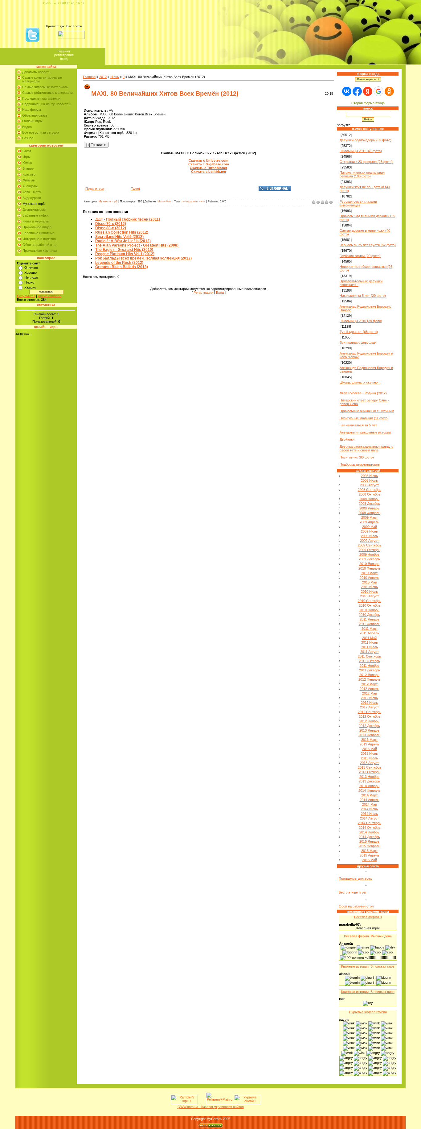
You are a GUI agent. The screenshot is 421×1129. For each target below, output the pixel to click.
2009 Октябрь (369, 550)
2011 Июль (369, 647)
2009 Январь (369, 508)
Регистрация (64, 55)
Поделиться (94, 188)
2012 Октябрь (369, 716)
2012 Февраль (369, 679)
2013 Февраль (369, 735)
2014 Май (369, 804)
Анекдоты (30, 186)
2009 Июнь (369, 531)
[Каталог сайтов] (201, 1103)
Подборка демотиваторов (360, 464)
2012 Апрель (369, 689)
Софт (26, 151)
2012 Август (369, 707)
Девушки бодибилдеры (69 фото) (365, 140)
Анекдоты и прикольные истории (365, 432)
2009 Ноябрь (369, 554)
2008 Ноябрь (369, 499)
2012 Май (369, 693)
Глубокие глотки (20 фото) (360, 256)
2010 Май (369, 582)
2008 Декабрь (369, 503)
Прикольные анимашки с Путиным (367, 411)
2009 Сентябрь (369, 545)
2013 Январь (369, 730)
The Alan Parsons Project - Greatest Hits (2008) (136, 245)
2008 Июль (369, 480)
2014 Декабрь (369, 837)
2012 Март (369, 684)
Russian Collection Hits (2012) (121, 232)
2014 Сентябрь (369, 823)
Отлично (31, 267)
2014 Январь (369, 786)
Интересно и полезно (39, 239)
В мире (28, 168)
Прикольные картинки (39, 250)
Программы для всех (355, 878)
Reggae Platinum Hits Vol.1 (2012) (124, 254)
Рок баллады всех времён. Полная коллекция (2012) (143, 258)
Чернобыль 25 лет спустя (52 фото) (368, 245)
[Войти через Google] (378, 91)
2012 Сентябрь (369, 712)
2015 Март (369, 851)
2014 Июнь (369, 809)
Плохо (29, 282)
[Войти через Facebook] (357, 91)
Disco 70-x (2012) (110, 224)
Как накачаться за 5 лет (358, 425)
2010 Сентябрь (369, 601)
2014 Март (369, 795)
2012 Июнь (369, 698)
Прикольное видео (36, 227)
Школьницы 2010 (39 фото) (361, 321)
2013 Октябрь (369, 772)
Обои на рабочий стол (39, 245)
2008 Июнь (369, 476)
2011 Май (369, 638)
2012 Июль (369, 702)
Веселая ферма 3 (368, 917)
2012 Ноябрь (369, 721)
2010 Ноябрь (369, 610)
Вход (63, 58)
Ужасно (30, 287)
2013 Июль (369, 758)
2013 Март (369, 739)
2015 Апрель (369, 855)
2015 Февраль (369, 846)
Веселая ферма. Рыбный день (368, 936)
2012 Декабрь (369, 726)
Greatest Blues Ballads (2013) (121, 267)
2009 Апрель (369, 522)
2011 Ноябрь (369, 665)
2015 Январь (369, 841)
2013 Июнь (369, 753)
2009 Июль (369, 536)
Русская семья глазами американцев (358, 203)
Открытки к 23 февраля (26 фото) (366, 162)
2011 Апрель (369, 633)
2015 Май (369, 860)
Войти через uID (368, 79)
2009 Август (369, 540)
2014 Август (369, 818)
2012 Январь (369, 675)
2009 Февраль (369, 513)
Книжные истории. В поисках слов (367, 966)
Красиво (28, 174)
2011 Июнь (369, 642)
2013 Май (369, 749)
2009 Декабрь (369, 559)
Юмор (27, 162)
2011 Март (370, 628)
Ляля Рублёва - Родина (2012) (363, 393)
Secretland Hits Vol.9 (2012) (119, 237)
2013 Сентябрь (369, 767)
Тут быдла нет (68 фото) (359, 332)
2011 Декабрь (369, 670)
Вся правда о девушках (358, 342)
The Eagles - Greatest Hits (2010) (124, 249)
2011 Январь (369, 619)
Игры (26, 157)
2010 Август (369, 596)
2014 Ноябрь (369, 832)
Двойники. (347, 439)
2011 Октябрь (369, 661)
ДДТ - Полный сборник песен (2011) (127, 219)
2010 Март (369, 573)
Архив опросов (49, 296)
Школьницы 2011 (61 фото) (361, 151)
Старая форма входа (368, 103)
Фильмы (28, 180)
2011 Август (369, 652)
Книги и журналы (35, 221)
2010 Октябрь (369, 605)
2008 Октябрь (369, 494)
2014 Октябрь (369, 827)
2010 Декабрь (369, 614)
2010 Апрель (369, 577)
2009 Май (369, 527)
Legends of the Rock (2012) (119, 262)
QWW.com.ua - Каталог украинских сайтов (211, 1107)
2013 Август (369, 763)
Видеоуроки (31, 198)
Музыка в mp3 (33, 203)
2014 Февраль (369, 790)
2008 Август (369, 485)
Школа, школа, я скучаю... (360, 382)
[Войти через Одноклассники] (389, 91)
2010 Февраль (369, 568)
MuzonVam (164, 201)
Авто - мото (31, 192)
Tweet (135, 188)
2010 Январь (369, 564)
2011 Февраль (369, 624)
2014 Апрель (369, 800)
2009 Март (369, 517)
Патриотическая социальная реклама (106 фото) (362, 174)
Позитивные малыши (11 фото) (364, 418)
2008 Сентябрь (369, 490)
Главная (64, 51)
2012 (103, 77)
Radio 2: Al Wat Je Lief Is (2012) (123, 241)
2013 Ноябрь (369, 776)
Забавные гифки (35, 215)
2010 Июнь (369, 587)
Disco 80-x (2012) (110, 228)
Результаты (26, 296)
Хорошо (30, 272)
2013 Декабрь (369, 781)
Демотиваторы (34, 209)
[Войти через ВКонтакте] (346, 91)
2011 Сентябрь (369, 656)
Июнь (114, 77)
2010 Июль (369, 591)
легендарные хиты (193, 201)
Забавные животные (38, 233)
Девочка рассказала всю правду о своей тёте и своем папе (366, 448)
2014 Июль (369, 814)
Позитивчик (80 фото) (357, 457)
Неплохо (31, 277)
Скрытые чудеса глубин (368, 1012)
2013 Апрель (369, 744)
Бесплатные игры (352, 892)
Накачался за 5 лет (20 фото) (363, 295)
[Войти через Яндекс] (367, 91)
